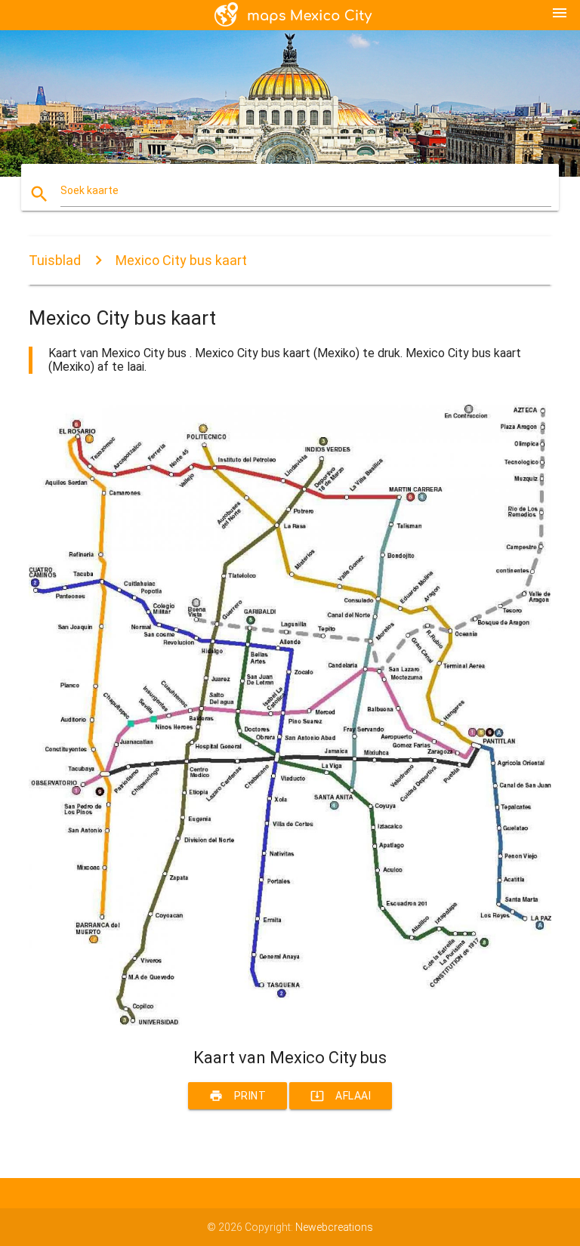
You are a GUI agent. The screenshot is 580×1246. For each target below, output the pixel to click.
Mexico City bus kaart (181, 260)
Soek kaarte (89, 190)
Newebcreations (334, 1227)
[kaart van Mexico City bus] (290, 1022)
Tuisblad (55, 260)
